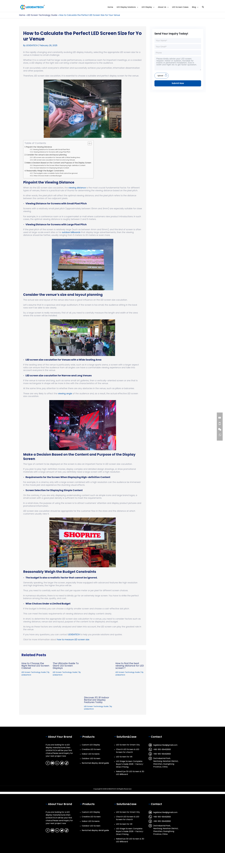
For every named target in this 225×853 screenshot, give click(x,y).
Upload (160, 75)
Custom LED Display (91, 744)
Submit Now (178, 83)
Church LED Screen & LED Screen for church (127, 750)
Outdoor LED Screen (91, 758)
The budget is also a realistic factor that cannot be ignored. (56, 173)
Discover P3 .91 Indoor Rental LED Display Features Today (96, 700)
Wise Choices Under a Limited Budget (48, 176)
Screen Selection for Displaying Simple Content (51, 168)
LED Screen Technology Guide (33, 672)
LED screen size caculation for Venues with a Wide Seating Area (57, 157)
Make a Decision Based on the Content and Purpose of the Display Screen (58, 162)
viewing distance (77, 187)
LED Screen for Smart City (128, 744)
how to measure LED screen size (73, 639)
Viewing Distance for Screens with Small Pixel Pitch (51, 149)
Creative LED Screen (91, 749)
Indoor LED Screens (90, 754)
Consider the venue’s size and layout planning (46, 155)
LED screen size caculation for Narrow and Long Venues (54, 160)
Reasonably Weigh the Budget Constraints (45, 170)
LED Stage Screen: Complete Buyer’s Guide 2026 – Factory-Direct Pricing (130, 764)
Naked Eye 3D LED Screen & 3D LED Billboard (130, 773)
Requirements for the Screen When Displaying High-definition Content (59, 165)
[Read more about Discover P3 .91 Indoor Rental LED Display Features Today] (98, 677)
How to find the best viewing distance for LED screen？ (129, 666)
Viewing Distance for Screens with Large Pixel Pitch (52, 152)
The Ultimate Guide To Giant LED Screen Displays (66, 666)
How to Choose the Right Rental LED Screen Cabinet (35, 666)
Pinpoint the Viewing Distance (39, 147)
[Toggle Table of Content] (88, 143)
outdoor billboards (71, 232)
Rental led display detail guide (95, 763)
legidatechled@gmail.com (165, 745)
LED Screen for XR (124, 756)
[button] (203, 7)
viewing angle (65, 393)
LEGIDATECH (74, 634)
